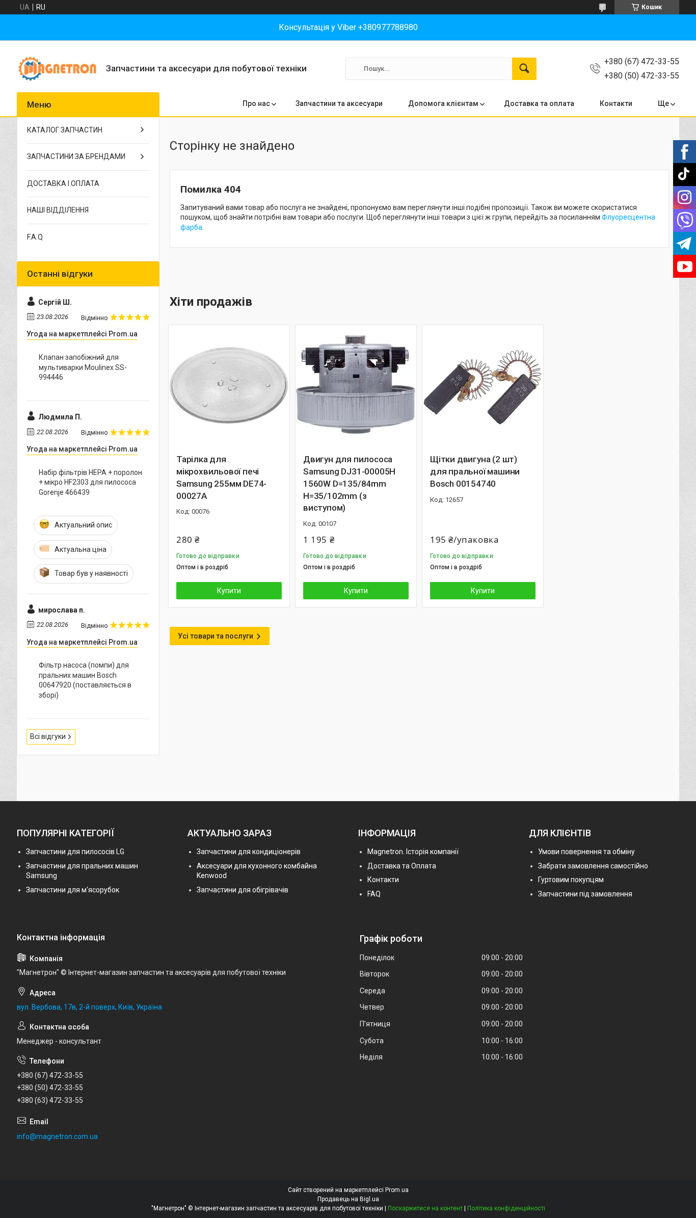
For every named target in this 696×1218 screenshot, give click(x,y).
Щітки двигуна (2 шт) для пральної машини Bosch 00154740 (475, 471)
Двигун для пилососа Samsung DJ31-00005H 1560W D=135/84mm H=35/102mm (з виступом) (349, 483)
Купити (229, 591)
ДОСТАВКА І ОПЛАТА (63, 183)
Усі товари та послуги (215, 636)
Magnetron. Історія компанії (413, 852)
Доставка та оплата (539, 103)
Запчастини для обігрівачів (242, 890)
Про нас (256, 103)
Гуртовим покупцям (571, 880)
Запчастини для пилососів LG (75, 852)
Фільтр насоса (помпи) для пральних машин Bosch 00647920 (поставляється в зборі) (85, 680)
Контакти (616, 103)
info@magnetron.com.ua (57, 1136)
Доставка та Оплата (401, 866)
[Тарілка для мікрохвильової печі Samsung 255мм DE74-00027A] (229, 385)
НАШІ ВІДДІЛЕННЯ (58, 210)
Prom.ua (397, 1190)
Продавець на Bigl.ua (348, 1199)
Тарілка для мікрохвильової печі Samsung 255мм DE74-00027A (221, 477)
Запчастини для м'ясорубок (72, 890)
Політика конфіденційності (506, 1208)
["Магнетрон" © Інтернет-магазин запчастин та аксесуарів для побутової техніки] (57, 69)
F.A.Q (35, 237)
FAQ (374, 894)
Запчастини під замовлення (585, 894)
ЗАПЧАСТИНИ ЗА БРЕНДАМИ (76, 156)
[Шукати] (524, 69)
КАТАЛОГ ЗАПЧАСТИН (64, 130)
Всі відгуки (48, 736)
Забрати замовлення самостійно (593, 866)
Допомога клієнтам (443, 103)
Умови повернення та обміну (586, 852)
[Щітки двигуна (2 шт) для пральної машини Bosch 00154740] (482, 385)
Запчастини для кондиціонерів (249, 852)
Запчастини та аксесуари (339, 103)
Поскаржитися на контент (425, 1208)
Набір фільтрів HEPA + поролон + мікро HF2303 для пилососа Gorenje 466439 (90, 482)
